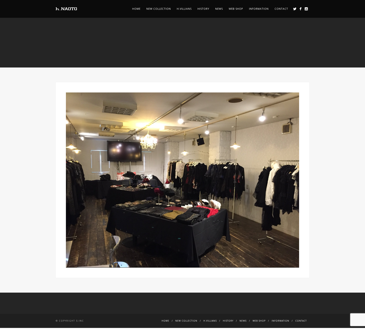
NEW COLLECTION (158, 9)
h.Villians (184, 9)
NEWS (219, 9)
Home (136, 9)
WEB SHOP (236, 9)
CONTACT (281, 9)
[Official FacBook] (300, 8)
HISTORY (203, 9)
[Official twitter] (294, 8)
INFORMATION (259, 9)
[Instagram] (306, 8)
